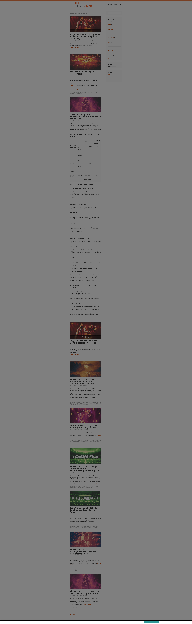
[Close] (190, 622)
